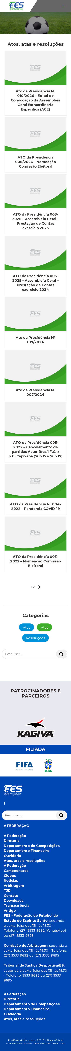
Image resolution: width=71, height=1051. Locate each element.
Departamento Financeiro (26, 851)
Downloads (13, 901)
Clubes (10, 876)
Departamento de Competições (32, 846)
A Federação (15, 836)
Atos (44, 627)
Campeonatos (16, 871)
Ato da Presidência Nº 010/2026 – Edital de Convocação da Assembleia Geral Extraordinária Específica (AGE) (35, 100)
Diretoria (12, 841)
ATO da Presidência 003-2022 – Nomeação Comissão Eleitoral (35, 561)
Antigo (10, 911)
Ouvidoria (12, 856)
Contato (11, 896)
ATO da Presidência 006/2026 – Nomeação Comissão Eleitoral (35, 162)
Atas (26, 627)
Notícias (11, 880)
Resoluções (35, 638)
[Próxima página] (38, 587)
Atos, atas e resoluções (24, 861)
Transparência (16, 905)
